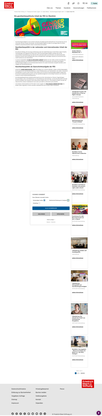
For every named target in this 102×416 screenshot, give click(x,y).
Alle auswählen (51, 208)
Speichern (60, 214)
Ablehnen (41, 214)
